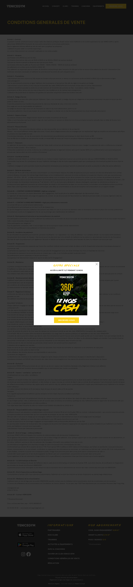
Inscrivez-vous (66, 320)
